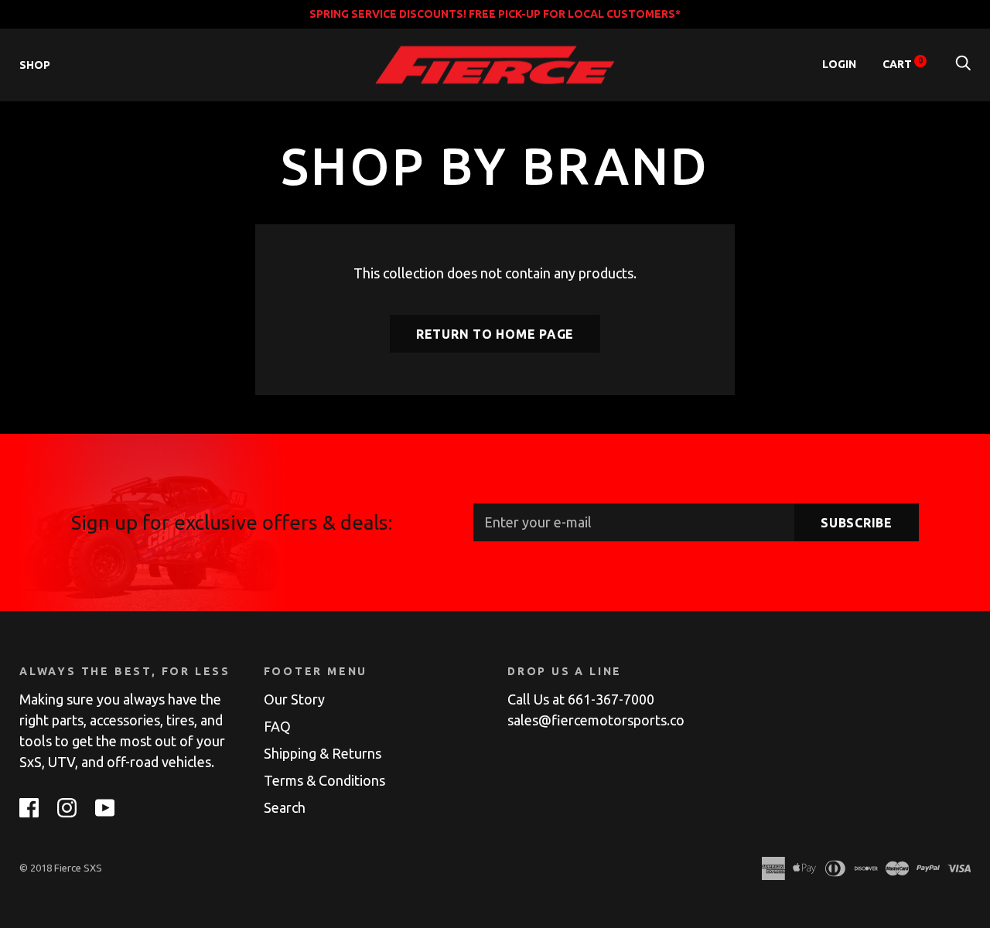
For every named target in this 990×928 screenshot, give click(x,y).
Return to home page (495, 334)
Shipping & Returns (322, 753)
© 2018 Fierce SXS (60, 867)
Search (285, 807)
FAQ (277, 726)
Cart (902, 64)
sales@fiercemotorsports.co (595, 720)
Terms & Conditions (324, 780)
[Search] (963, 64)
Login (839, 64)
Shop (34, 65)
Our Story (294, 699)
